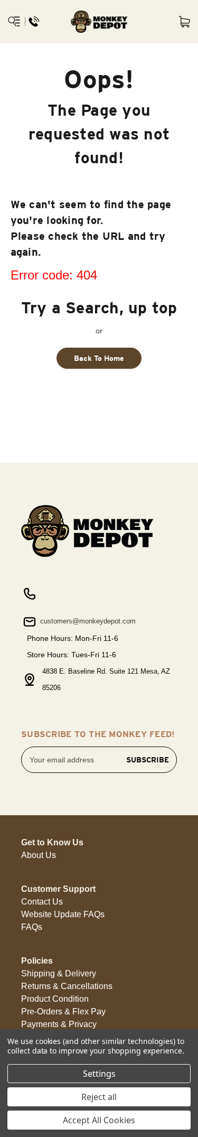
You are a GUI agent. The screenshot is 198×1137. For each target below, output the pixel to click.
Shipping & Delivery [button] (58, 973)
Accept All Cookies (99, 1120)
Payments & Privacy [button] (59, 1024)
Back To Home (99, 358)
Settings (99, 1073)
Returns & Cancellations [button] (66, 986)
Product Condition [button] (55, 998)
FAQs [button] (31, 926)
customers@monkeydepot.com (87, 621)
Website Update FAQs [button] (63, 914)
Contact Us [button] (42, 901)
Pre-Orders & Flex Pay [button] (63, 1011)
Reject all (99, 1097)
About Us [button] (38, 855)
